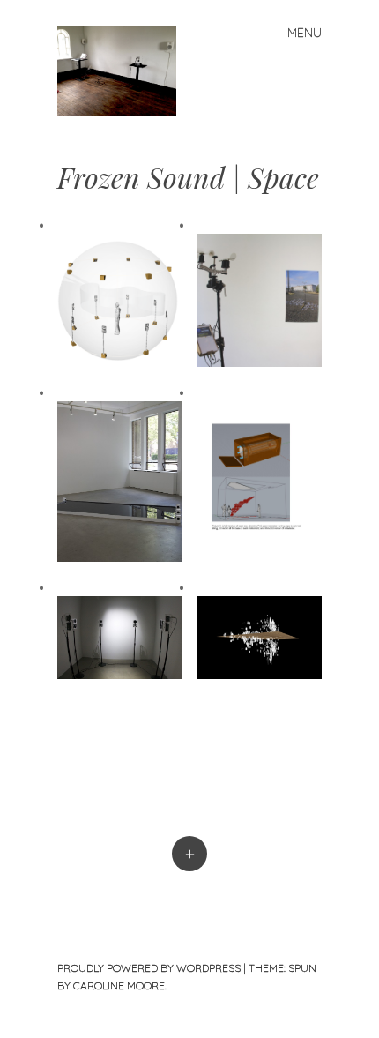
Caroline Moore (119, 985)
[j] (123, 69)
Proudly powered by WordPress (149, 968)
